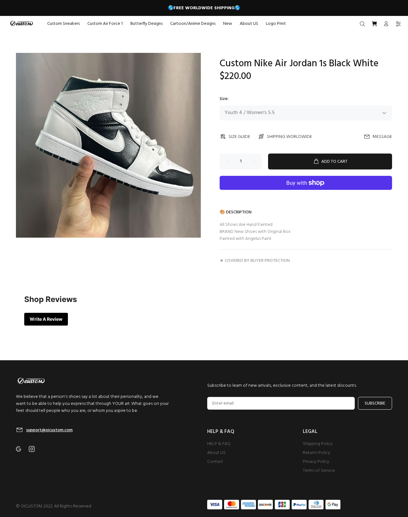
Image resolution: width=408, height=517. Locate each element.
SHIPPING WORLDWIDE (289, 136)
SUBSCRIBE (375, 403)
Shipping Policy (318, 444)
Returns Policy (316, 452)
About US (216, 452)
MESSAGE (382, 136)
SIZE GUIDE (239, 136)
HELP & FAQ (218, 444)
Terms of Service (319, 470)
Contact (215, 461)
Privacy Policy (316, 461)
